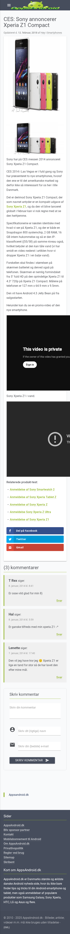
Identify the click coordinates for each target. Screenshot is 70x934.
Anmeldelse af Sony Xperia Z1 (29, 519)
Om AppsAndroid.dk (16, 843)
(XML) (7, 927)
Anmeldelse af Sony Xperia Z (29, 504)
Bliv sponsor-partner (17, 830)
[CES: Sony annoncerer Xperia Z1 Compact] (35, 74)
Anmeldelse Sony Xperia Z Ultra (30, 512)
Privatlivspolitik (13, 848)
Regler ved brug (14, 852)
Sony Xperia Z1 (16, 206)
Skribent (9, 862)
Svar (59, 600)
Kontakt (8, 834)
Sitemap (9, 857)
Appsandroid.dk (19, 794)
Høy (43, 32)
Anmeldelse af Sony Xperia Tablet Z (33, 497)
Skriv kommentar (32, 760)
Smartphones (54, 32)
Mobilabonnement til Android (22, 839)
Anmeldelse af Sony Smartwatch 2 (32, 489)
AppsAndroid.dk (14, 825)
